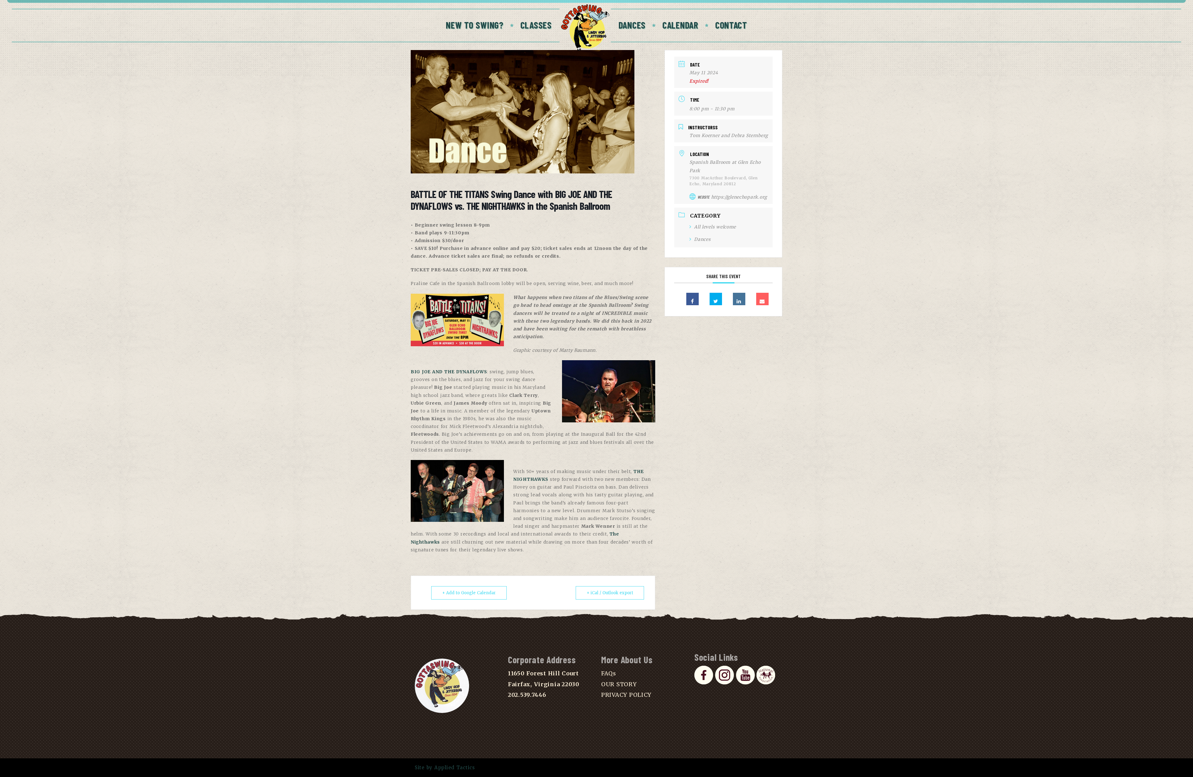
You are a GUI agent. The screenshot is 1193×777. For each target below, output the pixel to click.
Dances (632, 24)
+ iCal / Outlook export (610, 592)
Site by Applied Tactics (445, 767)
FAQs (608, 673)
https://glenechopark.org (739, 197)
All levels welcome (715, 227)
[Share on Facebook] (692, 299)
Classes (536, 24)
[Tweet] (716, 299)
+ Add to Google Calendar (469, 592)
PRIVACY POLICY (626, 694)
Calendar (680, 24)
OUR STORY (619, 684)
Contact (731, 24)
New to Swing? (475, 24)
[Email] (762, 299)
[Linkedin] (739, 299)
